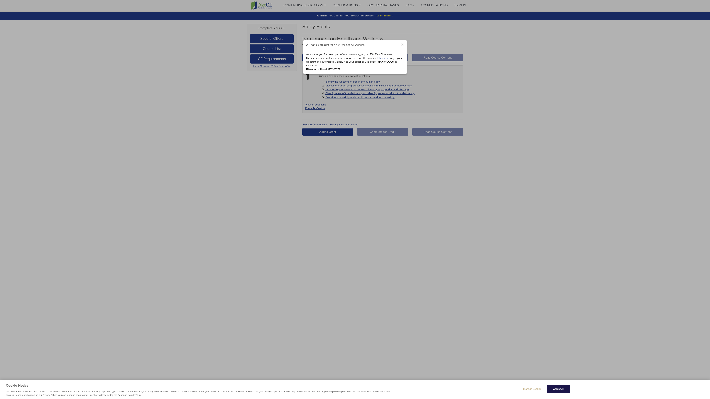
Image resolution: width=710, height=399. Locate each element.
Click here (383, 58)
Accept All (558, 389)
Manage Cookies (532, 389)
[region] (355, 389)
